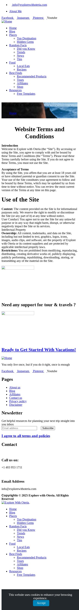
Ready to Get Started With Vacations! (39, 349)
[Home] (7, 21)
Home (13, 113)
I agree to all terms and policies (26, 436)
